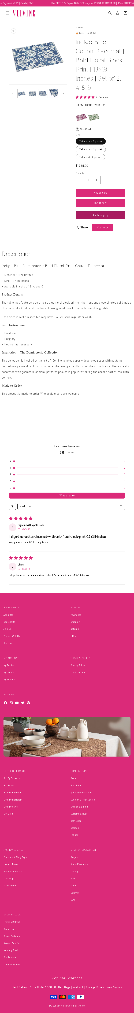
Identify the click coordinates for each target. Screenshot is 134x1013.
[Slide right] (63, 93)
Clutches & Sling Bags (15, 857)
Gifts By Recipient (12, 799)
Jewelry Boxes (11, 864)
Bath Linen (76, 820)
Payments (75, 614)
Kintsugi (74, 871)
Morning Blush (10, 950)
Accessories (10, 885)
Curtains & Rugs (79, 813)
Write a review (67, 495)
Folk (72, 878)
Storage (74, 827)
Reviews (7, 643)
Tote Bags (8, 878)
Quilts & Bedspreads (81, 792)
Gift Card (8, 813)
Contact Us (9, 621)
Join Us (7, 628)
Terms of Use (77, 672)
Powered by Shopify (75, 1005)
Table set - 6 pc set (90, 157)
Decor (73, 778)
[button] (7, 13)
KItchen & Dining (79, 806)
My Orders (8, 672)
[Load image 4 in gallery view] (53, 93)
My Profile (8, 665)
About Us (8, 614)
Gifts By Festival (12, 792)
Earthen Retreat (11, 921)
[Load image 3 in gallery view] (43, 93)
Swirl (73, 899)
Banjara (74, 857)
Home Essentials (79, 864)
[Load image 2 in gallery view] (32, 93)
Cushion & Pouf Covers (82, 799)
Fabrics (74, 834)
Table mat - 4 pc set (90, 149)
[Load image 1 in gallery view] (21, 93)
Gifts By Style (10, 806)
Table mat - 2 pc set (90, 141)
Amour (73, 885)
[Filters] (12, 506)
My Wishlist (9, 679)
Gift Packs (8, 785)
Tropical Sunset (11, 964)
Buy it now (100, 202)
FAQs (73, 636)
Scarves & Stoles (12, 871)
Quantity (80, 173)
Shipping (75, 621)
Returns (74, 628)
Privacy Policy (77, 665)
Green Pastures (11, 936)
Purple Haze (9, 957)
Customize (103, 227)
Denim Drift (9, 929)
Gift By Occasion (12, 778)
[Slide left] (12, 93)
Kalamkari (75, 892)
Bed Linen (75, 785)
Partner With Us (11, 636)
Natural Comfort (11, 943)
